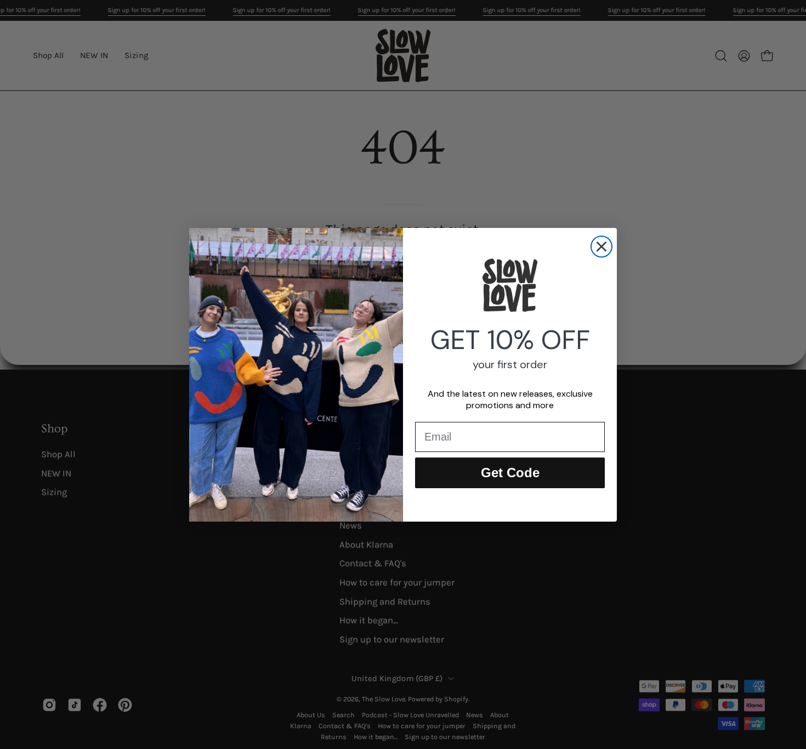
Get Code (510, 472)
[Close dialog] (601, 246)
